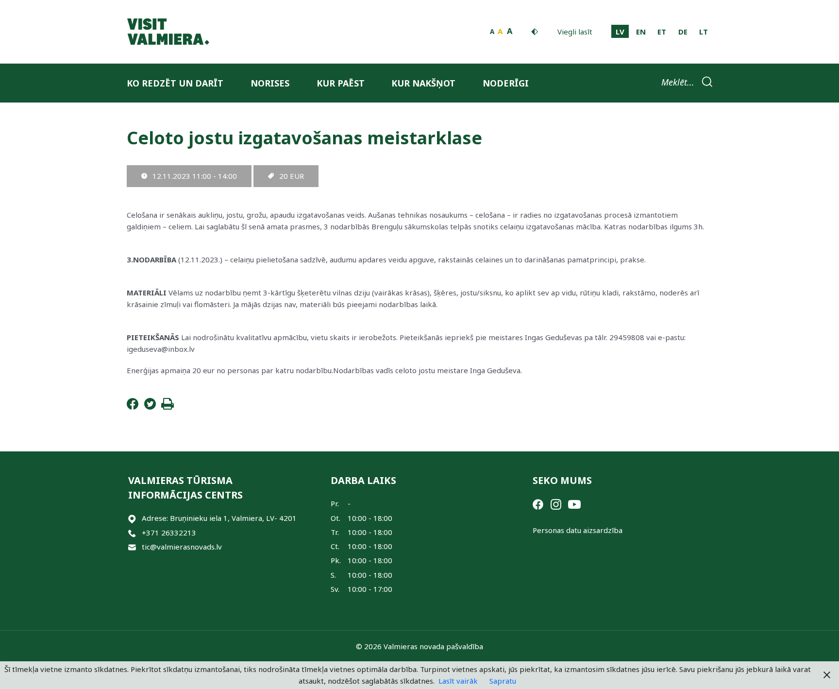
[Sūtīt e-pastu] (132, 547)
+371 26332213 (169, 532)
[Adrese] (132, 518)
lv (620, 31)
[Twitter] (150, 407)
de (683, 31)
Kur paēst (341, 83)
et (661, 31)
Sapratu (502, 681)
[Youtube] (574, 503)
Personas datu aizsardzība (577, 530)
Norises (270, 83)
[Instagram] (556, 503)
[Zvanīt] (132, 533)
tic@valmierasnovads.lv (182, 546)
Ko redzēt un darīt (175, 83)
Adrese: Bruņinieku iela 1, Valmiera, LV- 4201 (219, 518)
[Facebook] (132, 407)
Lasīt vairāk (458, 681)
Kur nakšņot (423, 83)
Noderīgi (506, 83)
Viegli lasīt (574, 31)
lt (703, 31)
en (641, 31)
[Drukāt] (167, 407)
